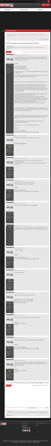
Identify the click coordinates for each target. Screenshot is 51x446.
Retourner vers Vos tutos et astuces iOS (14, 407)
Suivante (47, 382)
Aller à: (24, 407)
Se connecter (43, 1)
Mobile (14, 34)
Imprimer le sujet (44, 37)
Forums (9, 34)
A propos (24, 426)
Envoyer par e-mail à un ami (47, 37)
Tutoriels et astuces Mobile (32, 34)
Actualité (8, 9)
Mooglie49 (18, 55)
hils (17, 293)
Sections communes (21, 34)
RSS (29, 430)
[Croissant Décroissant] (39, 382)
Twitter (25, 430)
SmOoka (17, 135)
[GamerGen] (6, 5)
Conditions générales (26, 427)
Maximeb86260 (24, 125)
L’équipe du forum (11, 412)
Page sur (39, 51)
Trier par (29, 382)
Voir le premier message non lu (25, 51)
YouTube (27, 430)
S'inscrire (38, 1)
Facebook (23, 430)
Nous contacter (25, 425)
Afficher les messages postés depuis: (15, 382)
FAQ (41, 39)
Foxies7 (17, 158)
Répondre (9, 51)
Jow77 (17, 315)
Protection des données (26, 428)
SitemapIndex (11, 415)
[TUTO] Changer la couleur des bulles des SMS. (22, 43)
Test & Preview (24, 9)
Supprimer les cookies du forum (22, 412)
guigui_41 (18, 203)
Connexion (46, 39)
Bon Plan (41, 9)
